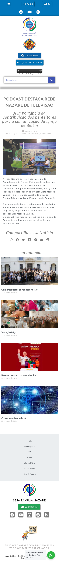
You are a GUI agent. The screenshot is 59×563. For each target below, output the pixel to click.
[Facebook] (12, 514)
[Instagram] (29, 514)
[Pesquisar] (51, 80)
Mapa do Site (10, 556)
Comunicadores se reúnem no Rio (19, 289)
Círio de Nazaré (29, 474)
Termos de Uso (46, 556)
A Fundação (28, 446)
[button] (9, 4)
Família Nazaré (29, 468)
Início (29, 441)
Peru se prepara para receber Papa (19, 375)
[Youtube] (20, 514)
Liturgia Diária (29, 463)
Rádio (29, 457)
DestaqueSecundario (18, 134)
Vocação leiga (8, 332)
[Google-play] (46, 514)
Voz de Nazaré (46, 134)
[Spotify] (38, 514)
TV (29, 452)
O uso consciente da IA (13, 418)
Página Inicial (34, 134)
